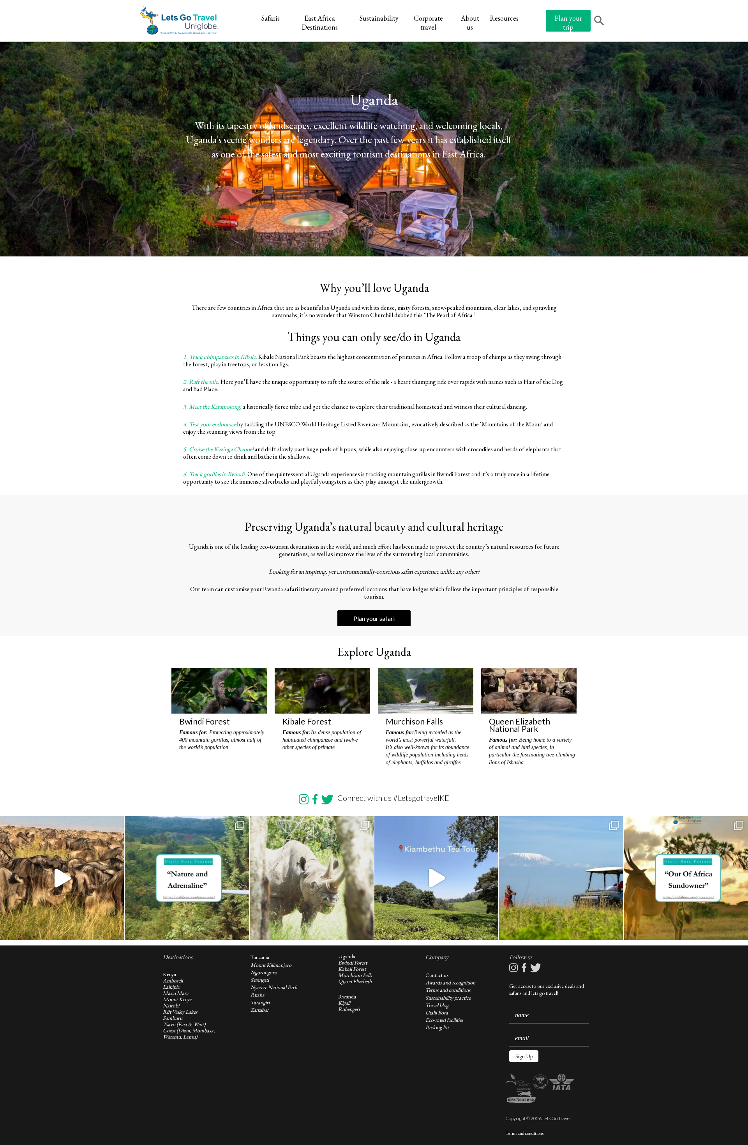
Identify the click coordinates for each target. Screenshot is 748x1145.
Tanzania (260, 957)
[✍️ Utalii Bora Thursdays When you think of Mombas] (686, 878)
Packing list (437, 1027)
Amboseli (173, 980)
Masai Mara (176, 993)
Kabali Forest (352, 968)
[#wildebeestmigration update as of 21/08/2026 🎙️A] (62, 878)
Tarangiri (260, 1002)
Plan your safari (374, 618)
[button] (523, 1056)
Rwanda (347, 996)
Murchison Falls (355, 975)
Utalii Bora (436, 1012)
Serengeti (260, 979)
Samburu (172, 1017)
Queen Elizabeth (355, 981)
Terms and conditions (448, 989)
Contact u (435, 975)
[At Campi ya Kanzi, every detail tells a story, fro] (561, 878)
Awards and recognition (450, 982)
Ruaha (258, 994)
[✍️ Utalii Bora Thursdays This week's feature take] (187, 878)
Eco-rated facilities (444, 1019)
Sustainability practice (448, 997)
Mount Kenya (177, 999)
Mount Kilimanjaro (271, 964)
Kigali (344, 1002)
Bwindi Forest (352, 962)
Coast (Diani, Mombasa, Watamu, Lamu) (189, 1033)
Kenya (169, 974)
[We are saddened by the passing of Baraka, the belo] (312, 878)
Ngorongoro (264, 972)
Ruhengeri (349, 1008)
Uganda (346, 956)
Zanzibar (260, 1009)
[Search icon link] (599, 21)
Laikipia (171, 986)
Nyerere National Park (274, 987)
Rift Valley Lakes (180, 1011)
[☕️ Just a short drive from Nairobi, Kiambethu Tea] (436, 878)
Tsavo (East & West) (184, 1024)
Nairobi (171, 1005)
